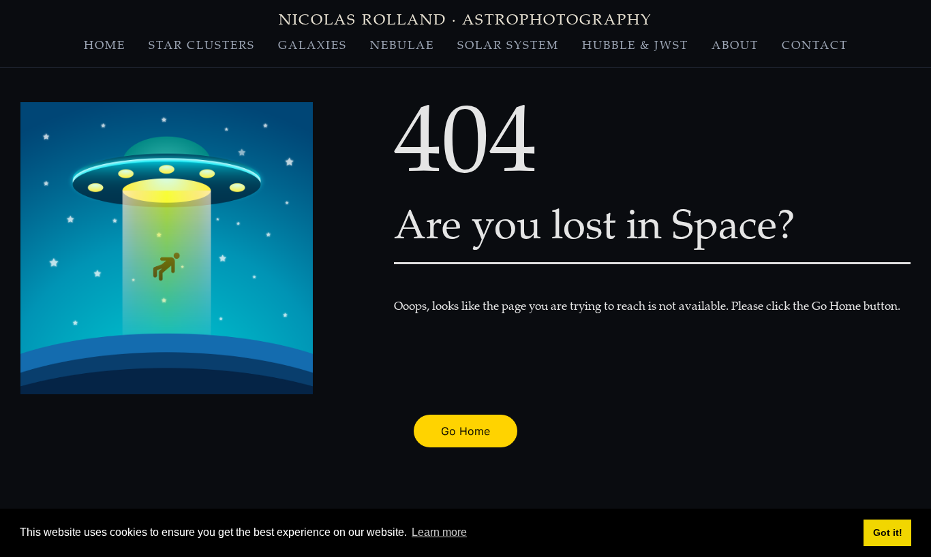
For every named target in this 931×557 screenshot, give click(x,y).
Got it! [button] (887, 532)
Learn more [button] (439, 532)
